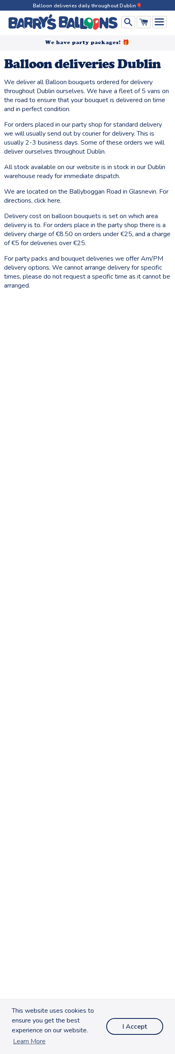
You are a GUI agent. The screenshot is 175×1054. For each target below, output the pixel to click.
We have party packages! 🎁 (87, 42)
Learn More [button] (29, 1041)
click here (47, 200)
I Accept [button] (134, 1026)
